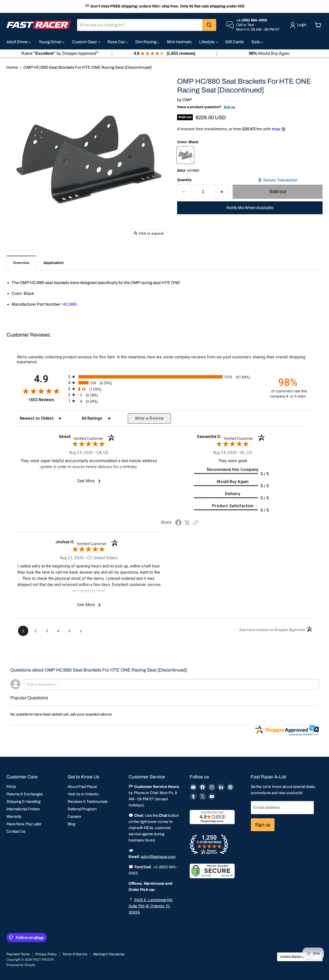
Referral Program (82, 809)
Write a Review (149, 418)
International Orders (23, 809)
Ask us (229, 107)
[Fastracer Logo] (38, 25)
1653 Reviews (47, 399)
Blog (71, 824)
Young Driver (50, 42)
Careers (74, 816)
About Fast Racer (82, 787)
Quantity (184, 180)
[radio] (164, 377)
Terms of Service (74, 954)
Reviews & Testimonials (88, 802)
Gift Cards (234, 42)
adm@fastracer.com (158, 857)
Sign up (262, 824)
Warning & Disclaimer (109, 954)
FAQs (11, 787)
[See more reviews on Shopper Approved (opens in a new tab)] (195, 522)
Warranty (14, 816)
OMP (187, 100)
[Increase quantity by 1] (222, 192)
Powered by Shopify (21, 965)
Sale (256, 42)
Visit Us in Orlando (83, 794)
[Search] (209, 25)
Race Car (116, 42)
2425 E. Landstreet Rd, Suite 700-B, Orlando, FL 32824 (151, 906)
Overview (21, 263)
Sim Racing (146, 42)
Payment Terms (18, 954)
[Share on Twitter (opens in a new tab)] (187, 522)
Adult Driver (17, 42)
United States (297, 957)
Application (53, 263)
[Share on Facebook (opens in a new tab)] (178, 523)
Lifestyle (207, 42)
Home (12, 67)
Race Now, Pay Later (23, 824)
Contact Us (15, 831)
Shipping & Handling (23, 802)
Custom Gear (85, 42)
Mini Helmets (179, 42)
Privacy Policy (46, 954)
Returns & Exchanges (24, 794)
